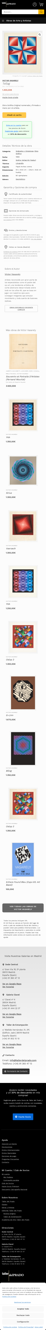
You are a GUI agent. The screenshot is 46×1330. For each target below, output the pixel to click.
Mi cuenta (6, 1174)
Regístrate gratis (11, 131)
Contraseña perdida (11, 1180)
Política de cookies (10, 1327)
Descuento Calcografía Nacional (14, 1189)
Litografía (19, 163)
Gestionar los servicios (22, 1302)
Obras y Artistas (8, 1207)
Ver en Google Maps (11, 984)
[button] (40, 34)
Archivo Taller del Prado (34, 76)
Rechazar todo (23, 1315)
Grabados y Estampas (25, 151)
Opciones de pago (9, 1156)
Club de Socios (8, 1183)
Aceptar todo (23, 1309)
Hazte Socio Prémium (10, 1186)
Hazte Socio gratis (10, 97)
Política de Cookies (9, 1296)
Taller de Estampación (12, 1217)
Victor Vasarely (10, 81)
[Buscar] (41, 12)
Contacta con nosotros (11, 251)
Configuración (23, 1322)
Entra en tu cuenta (13, 125)
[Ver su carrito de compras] (41, 4)
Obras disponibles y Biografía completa (21, 308)
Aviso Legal (39, 1327)
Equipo (4, 1204)
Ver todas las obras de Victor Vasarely (23, 907)
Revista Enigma (9, 1214)
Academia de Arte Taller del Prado (15, 1220)
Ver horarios (8, 987)
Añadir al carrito (14, 115)
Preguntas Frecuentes (10, 1159)
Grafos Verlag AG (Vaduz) (26, 160)
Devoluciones (7, 1147)
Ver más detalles (36, 239)
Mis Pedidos (8, 1177)
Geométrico (20, 179)
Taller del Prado (8, 1201)
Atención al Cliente (9, 1144)
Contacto (5, 1162)
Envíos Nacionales (9, 1153)
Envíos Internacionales (10, 1150)
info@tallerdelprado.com (23, 1060)
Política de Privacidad (25, 1327)
